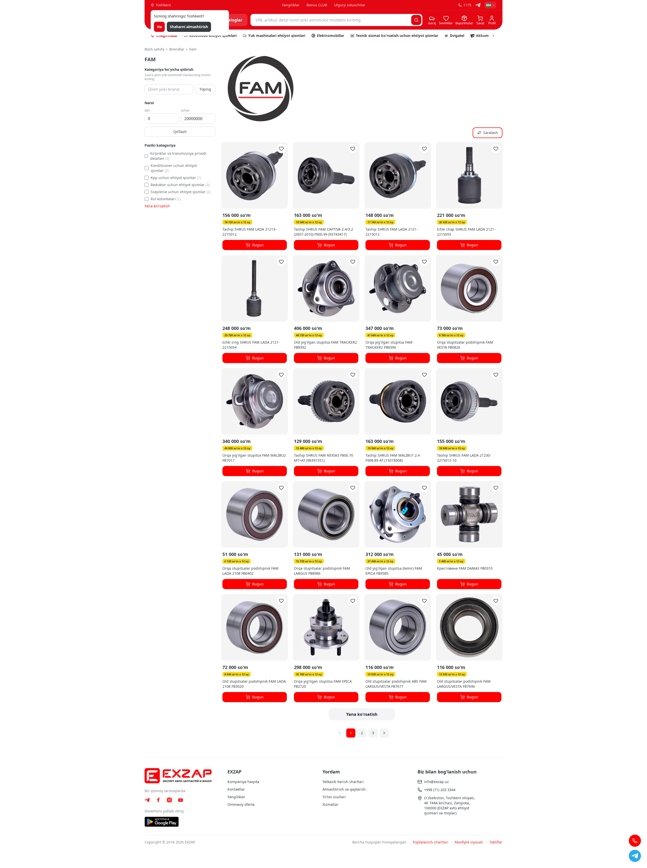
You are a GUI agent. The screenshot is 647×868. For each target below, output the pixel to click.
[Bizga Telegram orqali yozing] (635, 856)
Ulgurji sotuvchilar (349, 5)
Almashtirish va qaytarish (344, 789)
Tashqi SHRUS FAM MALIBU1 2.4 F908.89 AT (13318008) (392, 458)
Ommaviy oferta (241, 804)
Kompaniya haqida (243, 781)
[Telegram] (477, 5)
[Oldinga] (493, 36)
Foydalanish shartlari (430, 842)
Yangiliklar (290, 5)
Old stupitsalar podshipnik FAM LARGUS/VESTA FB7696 (464, 684)
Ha (159, 26)
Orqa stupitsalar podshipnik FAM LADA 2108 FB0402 (250, 571)
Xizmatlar (330, 804)
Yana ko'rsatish (157, 206)
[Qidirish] (416, 20)
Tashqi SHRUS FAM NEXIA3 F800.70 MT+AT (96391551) (323, 458)
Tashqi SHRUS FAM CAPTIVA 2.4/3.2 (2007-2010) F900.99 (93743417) (323, 232)
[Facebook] (158, 800)
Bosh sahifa (154, 49)
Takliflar (495, 842)
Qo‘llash (180, 131)
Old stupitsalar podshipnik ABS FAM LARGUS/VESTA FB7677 (396, 684)
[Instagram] (169, 800)
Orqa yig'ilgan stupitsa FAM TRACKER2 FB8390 (388, 345)
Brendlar (176, 49)
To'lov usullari (334, 796)
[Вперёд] (384, 733)
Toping (205, 89)
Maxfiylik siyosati (469, 842)
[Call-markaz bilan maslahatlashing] (635, 841)
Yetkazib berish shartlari (343, 781)
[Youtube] (180, 800)
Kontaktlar (236, 789)
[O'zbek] (490, 5)
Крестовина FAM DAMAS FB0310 (465, 568)
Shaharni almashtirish (189, 26)
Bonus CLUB (317, 5)
